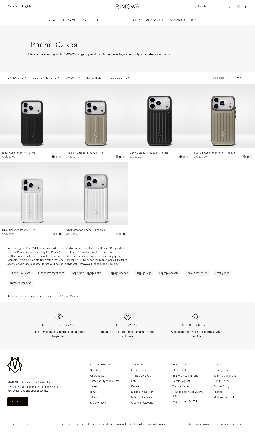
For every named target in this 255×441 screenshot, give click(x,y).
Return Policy (221, 381)
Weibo (162, 424)
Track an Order (180, 386)
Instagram (94, 424)
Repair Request (181, 381)
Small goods (222, 273)
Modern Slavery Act (225, 397)
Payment (136, 386)
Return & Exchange (142, 397)
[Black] (53, 157)
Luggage (68, 20)
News (93, 392)
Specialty (132, 20)
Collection (120, 77)
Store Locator (180, 370)
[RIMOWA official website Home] (127, 6)
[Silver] (60, 157)
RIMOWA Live (98, 402)
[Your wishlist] (238, 6)
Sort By (237, 77)
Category (15, 77)
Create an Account (142, 402)
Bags (86, 20)
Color (71, 77)
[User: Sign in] (230, 6)
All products (97, 375)
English (26, 6)
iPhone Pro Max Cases (51, 273)
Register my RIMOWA (184, 401)
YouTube (107, 424)
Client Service (139, 370)
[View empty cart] (247, 6)
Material (93, 77)
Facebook (121, 424)
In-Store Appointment (185, 375)
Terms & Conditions (225, 375)
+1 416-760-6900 (141, 375)
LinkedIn (139, 424)
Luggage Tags (143, 273)
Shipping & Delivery (142, 392)
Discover (199, 20)
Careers (94, 386)
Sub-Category (45, 77)
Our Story (95, 370)
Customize (155, 20)
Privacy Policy (222, 370)
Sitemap (94, 397)
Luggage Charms (118, 273)
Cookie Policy (221, 386)
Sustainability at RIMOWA (104, 381)
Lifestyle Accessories (42, 296)
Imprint (218, 392)
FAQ (133, 381)
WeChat (151, 424)
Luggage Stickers (168, 273)
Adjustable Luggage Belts (86, 273)
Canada (13, 7)
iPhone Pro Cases (20, 273)
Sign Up (18, 401)
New (51, 20)
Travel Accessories (197, 273)
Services (177, 20)
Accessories (107, 20)
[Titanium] (56, 157)
